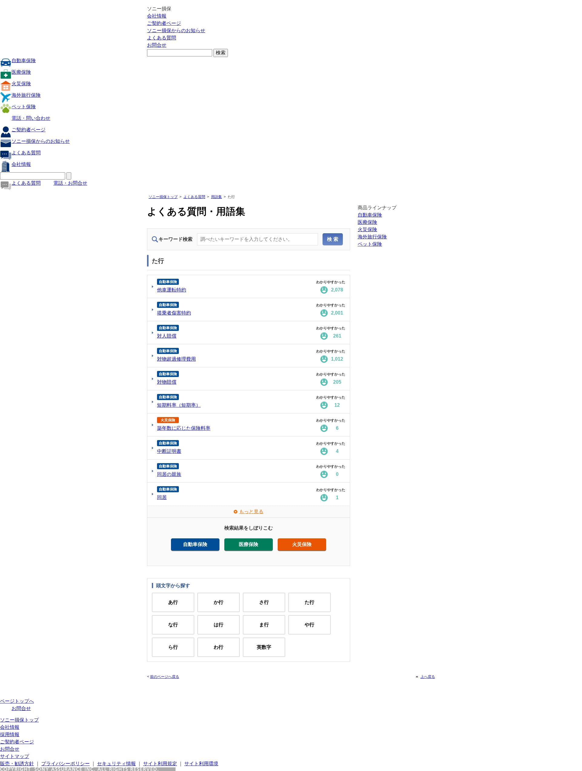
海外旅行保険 (26, 95)
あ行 (173, 602)
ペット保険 (24, 106)
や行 (309, 624)
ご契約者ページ (164, 23)
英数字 (264, 647)
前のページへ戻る (164, 677)
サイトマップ (14, 756)
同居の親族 (169, 474)
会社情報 (156, 16)
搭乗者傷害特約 (174, 312)
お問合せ (156, 45)
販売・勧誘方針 (17, 763)
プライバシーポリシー (65, 763)
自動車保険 (24, 60)
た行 (309, 602)
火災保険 (21, 83)
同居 (162, 497)
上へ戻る (427, 677)
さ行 (264, 602)
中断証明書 (169, 451)
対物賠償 (166, 382)
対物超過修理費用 (176, 359)
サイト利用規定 (160, 763)
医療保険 (21, 72)
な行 (173, 624)
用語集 (216, 197)
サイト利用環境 (201, 763)
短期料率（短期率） (179, 405)
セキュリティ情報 (116, 763)
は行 (218, 624)
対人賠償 (166, 335)
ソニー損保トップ (163, 197)
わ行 (218, 647)
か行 (218, 602)
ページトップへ (17, 701)
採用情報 (9, 734)
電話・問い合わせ (31, 118)
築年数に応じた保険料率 (183, 428)
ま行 (264, 624)
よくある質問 (161, 37)
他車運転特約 (171, 289)
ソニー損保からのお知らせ (176, 30)
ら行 (173, 647)
